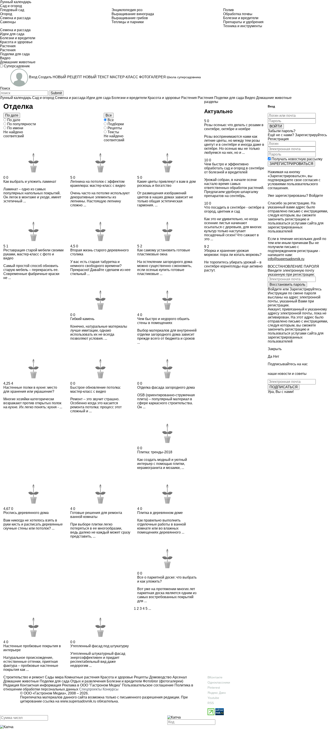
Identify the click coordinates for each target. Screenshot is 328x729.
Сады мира (54, 677)
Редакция (11, 685)
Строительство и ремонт (23, 677)
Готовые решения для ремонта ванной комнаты (96, 515)
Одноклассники (219, 682)
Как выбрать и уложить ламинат (29, 181)
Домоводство (160, 677)
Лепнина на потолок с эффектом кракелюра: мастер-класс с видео (97, 183)
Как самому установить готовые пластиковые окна (163, 252)
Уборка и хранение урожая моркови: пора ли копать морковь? (233, 253)
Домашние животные (21, 681)
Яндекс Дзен (217, 692)
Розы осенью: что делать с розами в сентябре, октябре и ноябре (234, 127)
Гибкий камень (82, 319)
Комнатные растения (82, 677)
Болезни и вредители (124, 681)
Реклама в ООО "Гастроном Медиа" (91, 685)
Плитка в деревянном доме (160, 513)
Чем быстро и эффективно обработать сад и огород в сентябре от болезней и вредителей (234, 168)
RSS (211, 703)
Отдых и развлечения (87, 681)
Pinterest (214, 687)
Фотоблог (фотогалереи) (162, 681)
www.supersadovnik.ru (78, 701)
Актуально (218, 111)
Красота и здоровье (116, 677)
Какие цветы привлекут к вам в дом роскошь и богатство (166, 183)
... (149, 608)
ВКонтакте (215, 677)
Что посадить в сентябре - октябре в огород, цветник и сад (234, 209)
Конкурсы (110, 689)
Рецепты (140, 677)
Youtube (213, 698)
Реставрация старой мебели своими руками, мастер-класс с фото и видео (33, 254)
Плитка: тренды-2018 (154, 452)
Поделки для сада (54, 681)
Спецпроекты (90, 689)
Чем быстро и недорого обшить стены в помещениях (163, 321)
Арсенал (179, 677)
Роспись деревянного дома (26, 513)
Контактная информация (40, 685)
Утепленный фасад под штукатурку (99, 646)
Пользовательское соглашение (148, 685)
